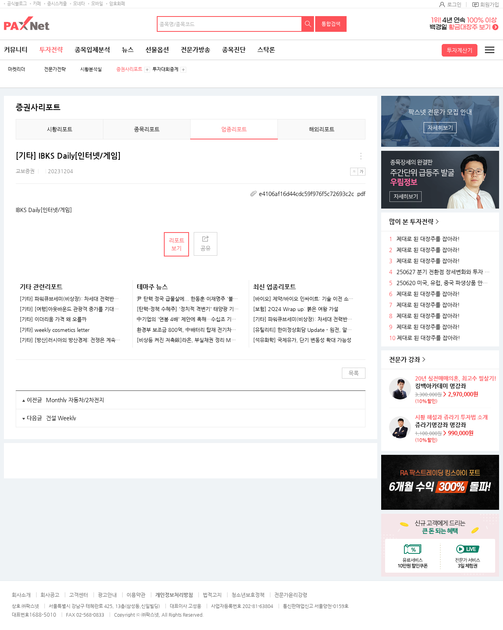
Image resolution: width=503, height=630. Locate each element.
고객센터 (78, 595)
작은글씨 (354, 172)
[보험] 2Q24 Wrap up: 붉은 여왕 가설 (295, 309)
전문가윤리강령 (290, 595)
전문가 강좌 (404, 359)
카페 (37, 4)
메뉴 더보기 (360, 156)
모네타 (79, 4)
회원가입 (489, 4)
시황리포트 (59, 129)
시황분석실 (91, 69)
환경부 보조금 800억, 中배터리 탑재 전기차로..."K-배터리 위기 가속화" (188, 330)
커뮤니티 (16, 49)
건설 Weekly (61, 418)
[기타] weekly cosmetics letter (55, 330)
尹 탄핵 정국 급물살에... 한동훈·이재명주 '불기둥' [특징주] (188, 299)
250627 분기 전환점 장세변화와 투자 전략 (445, 272)
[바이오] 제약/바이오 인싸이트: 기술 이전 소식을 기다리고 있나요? (304, 299)
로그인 (454, 4)
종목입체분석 (92, 49)
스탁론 (266, 49)
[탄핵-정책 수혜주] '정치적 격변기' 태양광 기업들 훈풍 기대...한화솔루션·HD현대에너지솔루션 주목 (188, 309)
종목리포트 (147, 129)
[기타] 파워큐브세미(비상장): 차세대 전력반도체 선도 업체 (71, 299)
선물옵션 (157, 49)
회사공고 (49, 595)
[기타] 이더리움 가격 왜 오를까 (53, 319)
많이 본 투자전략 (411, 221)
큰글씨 (361, 172)
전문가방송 (195, 49)
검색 (308, 24)
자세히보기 (440, 128)
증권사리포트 (129, 69)
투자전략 (51, 49)
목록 (354, 373)
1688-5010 (42, 614)
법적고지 (212, 595)
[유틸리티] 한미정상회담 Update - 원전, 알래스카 (304, 330)
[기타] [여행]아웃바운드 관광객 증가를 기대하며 (71, 309)
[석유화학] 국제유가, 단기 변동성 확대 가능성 (302, 340)
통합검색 (330, 24)
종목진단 (234, 49)
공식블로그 (17, 4)
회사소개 (21, 595)
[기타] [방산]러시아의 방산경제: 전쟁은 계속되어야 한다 (71, 340)
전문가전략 (55, 69)
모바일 (97, 4)
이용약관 (136, 595)
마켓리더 (16, 69)
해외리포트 (321, 129)
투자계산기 (459, 50)
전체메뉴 (489, 50)
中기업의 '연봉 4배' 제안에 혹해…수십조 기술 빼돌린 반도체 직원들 (188, 319)
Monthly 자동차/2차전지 (75, 400)
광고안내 (107, 595)
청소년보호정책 (247, 595)
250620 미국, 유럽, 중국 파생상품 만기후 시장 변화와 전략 (445, 283)
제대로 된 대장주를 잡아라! (428, 239)
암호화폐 (117, 4)
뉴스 (128, 49)
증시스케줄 (57, 4)
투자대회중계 (165, 69)
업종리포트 (234, 129)
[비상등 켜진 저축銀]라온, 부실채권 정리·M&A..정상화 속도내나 (188, 340)
